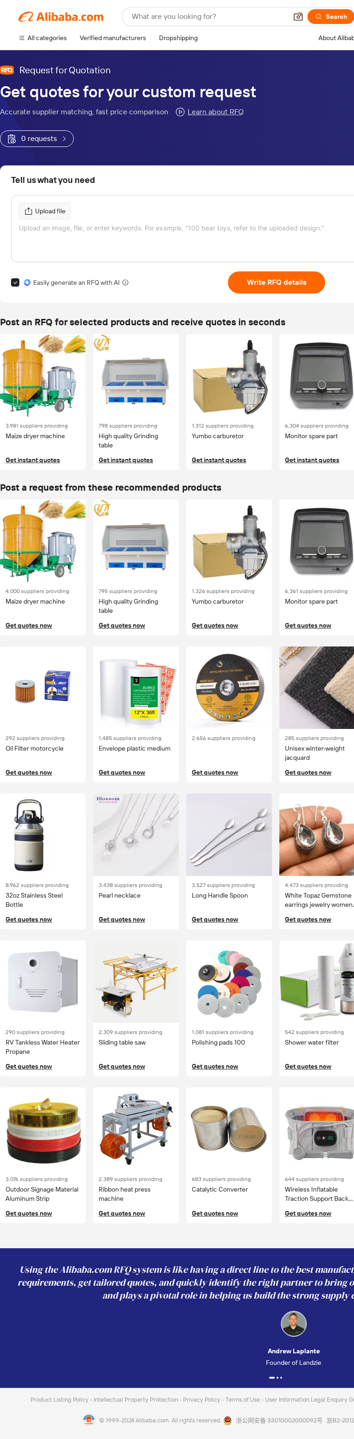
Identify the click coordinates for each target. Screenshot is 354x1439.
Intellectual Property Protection (136, 1399)
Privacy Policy (202, 1399)
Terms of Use (243, 1399)
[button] (298, 16)
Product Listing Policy (60, 1399)
